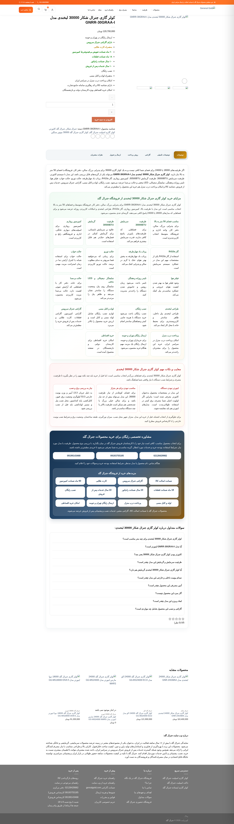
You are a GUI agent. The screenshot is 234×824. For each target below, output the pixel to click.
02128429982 (160, 456)
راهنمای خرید (109, 10)
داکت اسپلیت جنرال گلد (177, 783)
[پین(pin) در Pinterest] (98, 136)
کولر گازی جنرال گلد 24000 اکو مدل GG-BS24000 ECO (137, 714)
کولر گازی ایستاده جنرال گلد (175, 787)
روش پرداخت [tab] (133, 155)
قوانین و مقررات (107, 797)
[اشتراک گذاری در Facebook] (112, 136)
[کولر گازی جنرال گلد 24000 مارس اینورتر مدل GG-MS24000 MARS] (99, 691)
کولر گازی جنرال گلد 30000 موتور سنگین (69, 132)
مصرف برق (123, 10)
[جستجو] (39, 9)
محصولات (156, 10)
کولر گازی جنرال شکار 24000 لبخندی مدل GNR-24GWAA (173, 714)
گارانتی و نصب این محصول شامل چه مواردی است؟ (158, 609)
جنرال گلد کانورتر (57, 129)
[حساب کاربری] (52, 10)
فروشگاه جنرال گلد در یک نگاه (138, 778)
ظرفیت (144, 10)
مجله (99, 10)
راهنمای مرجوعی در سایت (66, 783)
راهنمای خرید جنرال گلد (104, 778)
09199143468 (73, 456)
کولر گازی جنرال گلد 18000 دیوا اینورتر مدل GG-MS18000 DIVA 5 (64, 714)
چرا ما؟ (148, 783)
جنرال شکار (71, 129)
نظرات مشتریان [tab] (97, 155)
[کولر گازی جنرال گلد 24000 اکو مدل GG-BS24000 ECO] (135, 691)
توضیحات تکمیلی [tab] (163, 155)
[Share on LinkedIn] (93, 136)
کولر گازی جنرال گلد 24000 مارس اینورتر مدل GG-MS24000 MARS (102, 718)
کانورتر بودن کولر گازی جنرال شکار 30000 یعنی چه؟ (158, 554)
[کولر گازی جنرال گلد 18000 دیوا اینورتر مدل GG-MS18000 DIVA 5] (63, 691)
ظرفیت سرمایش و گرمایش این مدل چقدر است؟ (159, 562)
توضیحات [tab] (180, 155)
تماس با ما (91, 10)
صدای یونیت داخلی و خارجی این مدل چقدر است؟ (160, 578)
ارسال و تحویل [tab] (115, 155)
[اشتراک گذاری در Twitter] (107, 136)
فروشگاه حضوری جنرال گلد (139, 802)
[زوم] (184, 81)
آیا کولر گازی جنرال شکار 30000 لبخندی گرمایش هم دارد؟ (155, 570)
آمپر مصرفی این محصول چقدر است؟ (165, 585)
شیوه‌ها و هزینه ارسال (105, 792)
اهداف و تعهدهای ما (143, 792)
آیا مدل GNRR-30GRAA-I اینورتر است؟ (163, 546)
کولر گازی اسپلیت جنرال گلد (102, 132)
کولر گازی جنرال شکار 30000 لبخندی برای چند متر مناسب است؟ (152, 539)
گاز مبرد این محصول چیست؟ (168, 593)
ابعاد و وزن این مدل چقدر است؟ (167, 601)
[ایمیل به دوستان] (102, 136)
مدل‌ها (134, 10)
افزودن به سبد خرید (103, 119)
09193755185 (117, 456)
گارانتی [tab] (147, 155)
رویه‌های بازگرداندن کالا (68, 778)
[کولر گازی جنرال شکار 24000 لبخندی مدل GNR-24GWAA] (171, 691)
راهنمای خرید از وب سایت (103, 783)
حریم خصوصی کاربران (105, 802)
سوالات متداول (145, 797)
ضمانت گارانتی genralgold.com (100, 787)
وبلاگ (186, 816)
